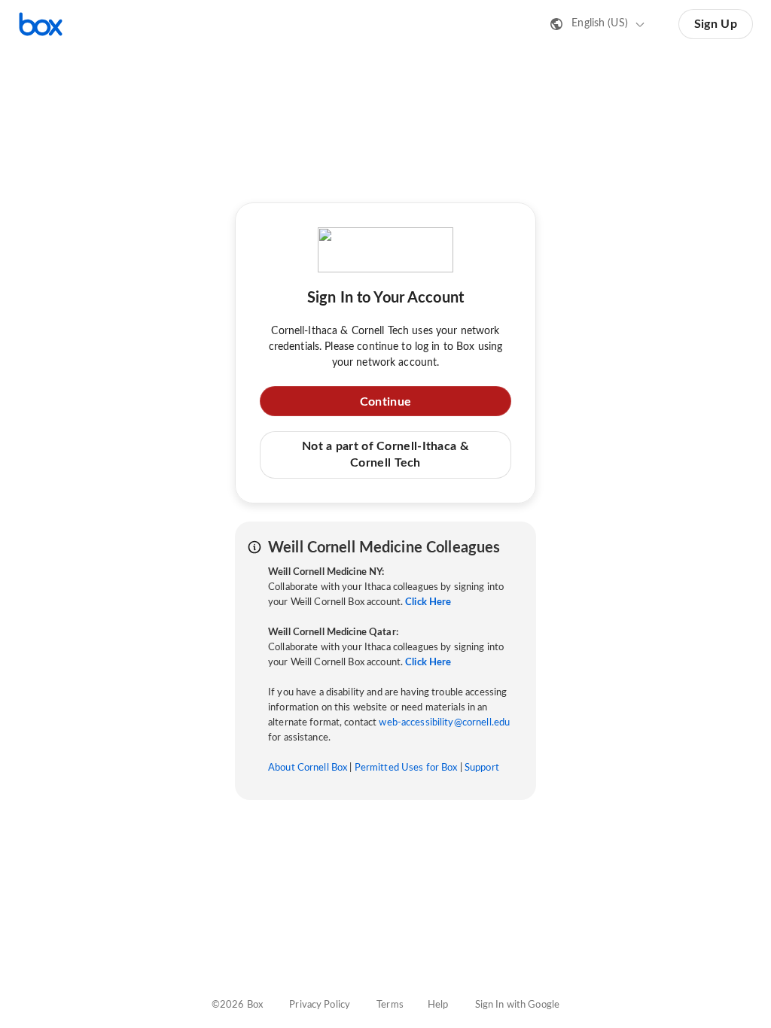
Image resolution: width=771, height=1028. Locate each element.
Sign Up (715, 24)
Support (482, 768)
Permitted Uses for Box (406, 768)
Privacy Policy (319, 1005)
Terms (390, 1005)
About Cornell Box (307, 768)
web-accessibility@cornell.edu (444, 723)
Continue (385, 402)
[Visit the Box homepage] (40, 24)
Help (438, 1005)
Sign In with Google (517, 1005)
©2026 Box (237, 1005)
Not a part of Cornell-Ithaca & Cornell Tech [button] (385, 454)
